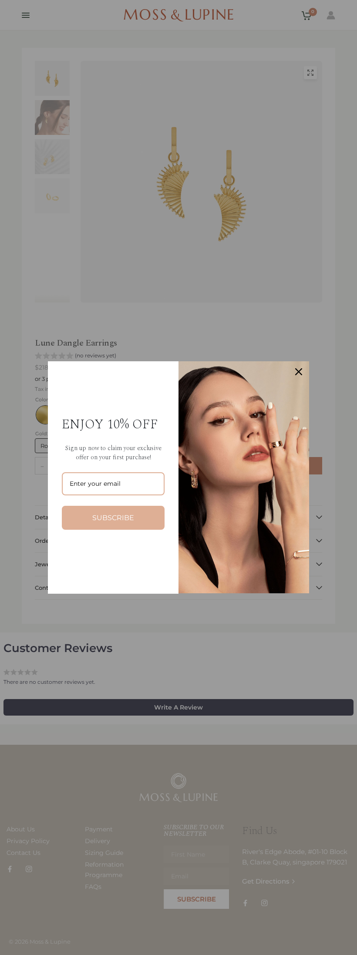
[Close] (298, 371)
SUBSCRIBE (113, 518)
